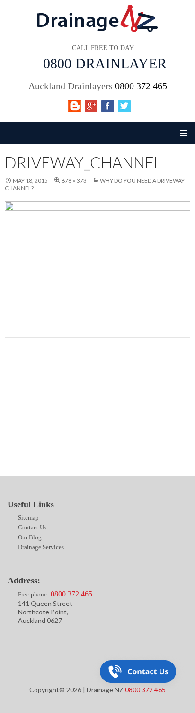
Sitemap (11, 391)
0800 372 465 (141, 86)
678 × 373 (74, 180)
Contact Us (17, 409)
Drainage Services (26, 444)
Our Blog (14, 426)
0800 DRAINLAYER (105, 63)
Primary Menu (183, 133)
